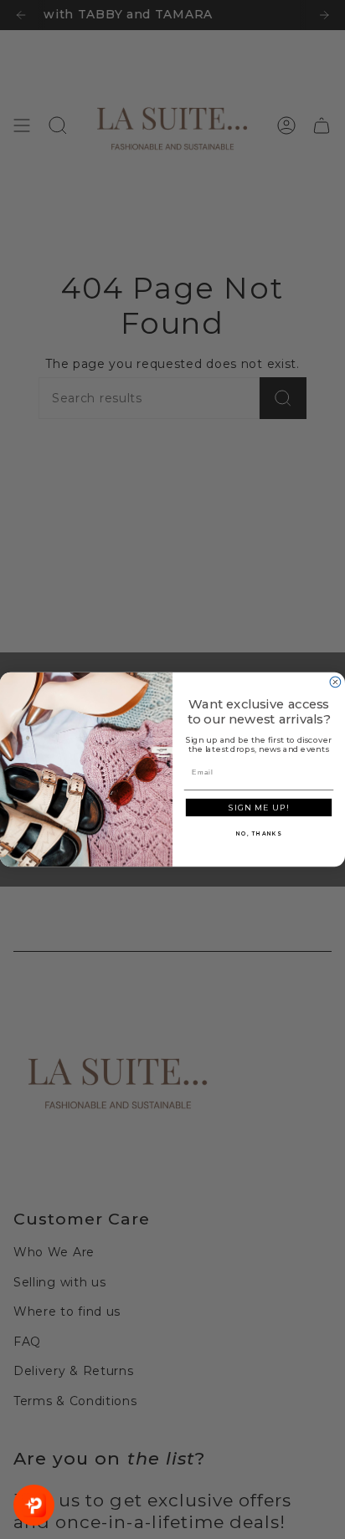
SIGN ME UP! (259, 808)
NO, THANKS (258, 834)
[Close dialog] (335, 682)
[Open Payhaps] (33, 1505)
